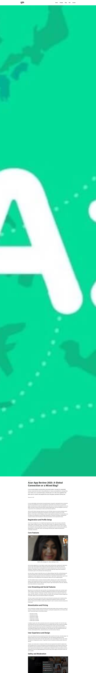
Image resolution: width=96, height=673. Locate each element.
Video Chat (29, 480)
